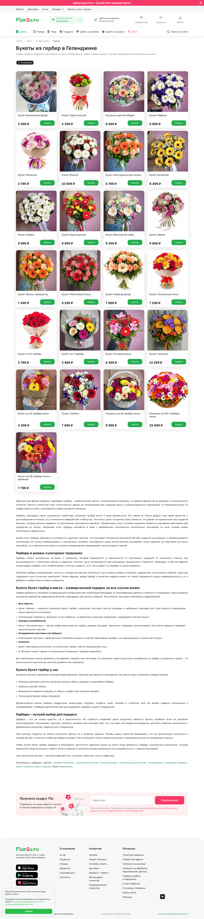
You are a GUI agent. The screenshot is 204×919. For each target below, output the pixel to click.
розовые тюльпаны (63, 762)
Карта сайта (129, 892)
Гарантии (65, 859)
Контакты (65, 877)
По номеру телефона (134, 888)
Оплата (20, 9)
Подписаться (169, 800)
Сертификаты (67, 872)
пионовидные (155, 762)
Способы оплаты (98, 863)
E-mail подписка (131, 883)
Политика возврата (133, 854)
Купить (47, 123)
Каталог (93, 854)
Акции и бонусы (98, 859)
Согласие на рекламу (134, 863)
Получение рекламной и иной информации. (123, 811)
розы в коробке (42, 766)
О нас (45, 9)
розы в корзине (24, 766)
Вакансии (65, 868)
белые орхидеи (108, 762)
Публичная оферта (133, 859)
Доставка (33, 9)
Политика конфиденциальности (173, 914)
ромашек (68, 766)
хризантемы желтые (87, 762)
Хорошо (29, 911)
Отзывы (58, 9)
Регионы (127, 897)
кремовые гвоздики (176, 762)
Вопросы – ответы (98, 872)
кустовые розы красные (132, 762)
